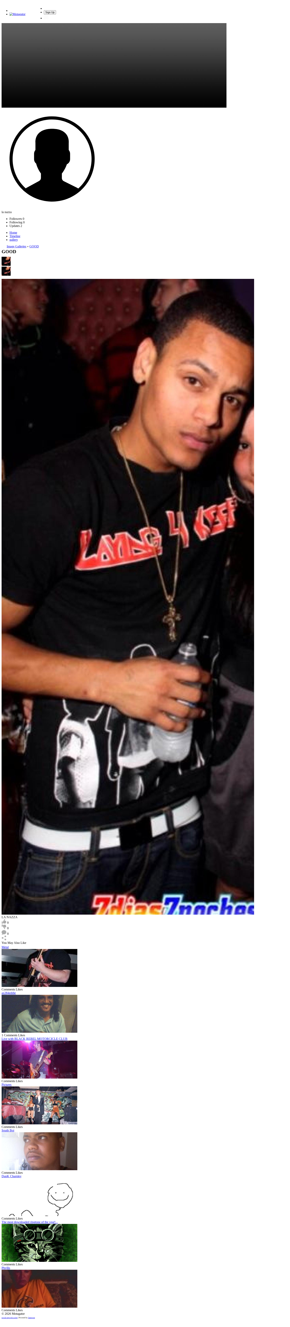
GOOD (34, 246)
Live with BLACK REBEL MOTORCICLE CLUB (34, 1038)
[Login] (46, 18)
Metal (5, 947)
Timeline (14, 236)
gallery (13, 239)
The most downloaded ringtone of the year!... (30, 1222)
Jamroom (31, 1318)
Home (13, 232)
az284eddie (9, 993)
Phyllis (6, 1268)
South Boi (8, 1130)
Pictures (6, 1084)
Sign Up (49, 12)
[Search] (46, 8)
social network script (10, 1318)
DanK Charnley (12, 1176)
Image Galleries (16, 246)
